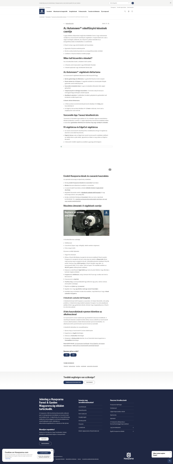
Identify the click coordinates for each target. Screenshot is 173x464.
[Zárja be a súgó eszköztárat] (170, 453)
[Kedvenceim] (132, 11)
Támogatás (113, 7)
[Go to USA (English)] (133, 3)
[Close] (52, 450)
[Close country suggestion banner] (170, 3)
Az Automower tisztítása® (82, 343)
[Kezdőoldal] (42, 11)
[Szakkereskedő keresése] (128, 11)
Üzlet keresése (130, 7)
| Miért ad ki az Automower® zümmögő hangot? (85, 345)
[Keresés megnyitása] (125, 11)
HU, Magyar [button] (48, 7)
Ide (83, 137)
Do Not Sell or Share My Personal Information (44, 457)
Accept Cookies (44, 452)
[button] (49, 11)
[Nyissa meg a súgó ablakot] (170, 461)
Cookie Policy (7, 458)
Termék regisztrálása (121, 7)
